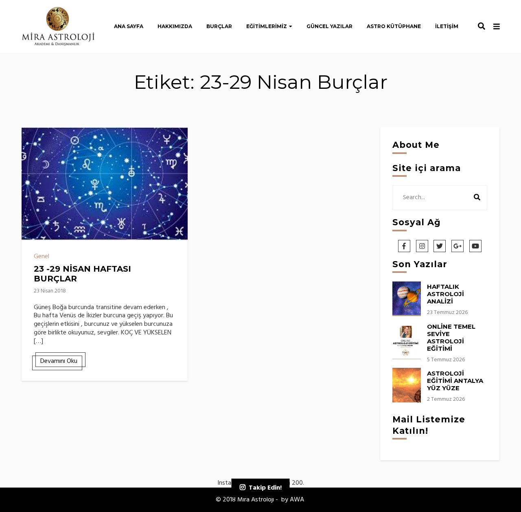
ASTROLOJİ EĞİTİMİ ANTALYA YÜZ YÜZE (455, 380)
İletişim (446, 26)
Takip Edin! (265, 488)
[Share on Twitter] (31, 153)
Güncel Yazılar (329, 26)
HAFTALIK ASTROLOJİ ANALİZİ (445, 294)
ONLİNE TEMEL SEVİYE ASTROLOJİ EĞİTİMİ (451, 337)
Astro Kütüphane (394, 26)
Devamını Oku (58, 361)
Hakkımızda (175, 26)
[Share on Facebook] (31, 138)
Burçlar (219, 26)
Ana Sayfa (128, 26)
